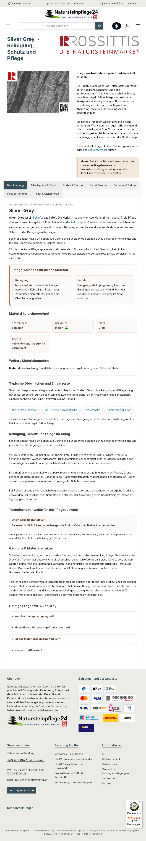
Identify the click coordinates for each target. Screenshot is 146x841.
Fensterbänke (92, 409)
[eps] (115, 708)
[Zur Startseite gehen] (73, 15)
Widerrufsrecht (111, 759)
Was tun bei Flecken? (28, 650)
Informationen (112, 745)
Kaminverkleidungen (119, 409)
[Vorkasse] (89, 718)
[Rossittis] (99, 45)
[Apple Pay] (97, 689)
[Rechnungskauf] (120, 698)
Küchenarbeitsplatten (24, 409)
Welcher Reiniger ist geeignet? (34, 616)
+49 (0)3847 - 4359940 (26, 760)
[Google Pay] (110, 689)
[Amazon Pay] (99, 708)
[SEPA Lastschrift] (84, 708)
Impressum (109, 778)
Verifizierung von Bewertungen (73, 782)
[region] (38, 109)
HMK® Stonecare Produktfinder (73, 759)
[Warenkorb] (138, 26)
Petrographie (79, 222)
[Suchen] (99, 26)
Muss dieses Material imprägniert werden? (42, 627)
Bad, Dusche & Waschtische (60, 409)
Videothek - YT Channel (69, 753)
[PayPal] (84, 689)
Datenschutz (109, 764)
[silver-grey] (38, 92)
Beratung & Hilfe (66, 745)
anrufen (134, 146)
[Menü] (8, 26)
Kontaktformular (97, 149)
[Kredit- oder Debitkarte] (90, 698)
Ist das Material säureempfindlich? (37, 638)
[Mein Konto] (127, 26)
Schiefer (38, 217)
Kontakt (106, 783)
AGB (104, 753)
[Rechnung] (128, 708)
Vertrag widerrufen (21, 790)
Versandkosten (64, 830)
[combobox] (57, 26)
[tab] (15, 185)
